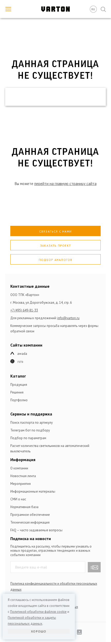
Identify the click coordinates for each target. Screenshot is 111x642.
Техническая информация (30, 522)
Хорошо (38, 631)
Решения (16, 392)
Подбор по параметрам (28, 438)
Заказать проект (55, 245)
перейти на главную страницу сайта (65, 183)
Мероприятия (20, 483)
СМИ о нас (18, 499)
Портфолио (19, 400)
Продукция (18, 384)
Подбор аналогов (56, 260)
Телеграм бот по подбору (30, 430)
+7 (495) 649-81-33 (24, 310)
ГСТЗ (20, 361)
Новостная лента (23, 476)
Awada (22, 353)
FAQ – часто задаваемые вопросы (36, 530)
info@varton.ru (68, 318)
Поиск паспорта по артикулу (31, 422)
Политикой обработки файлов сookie (38, 611)
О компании (19, 468)
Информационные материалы (32, 491)
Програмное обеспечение (30, 514)
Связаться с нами (55, 231)
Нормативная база (24, 507)
